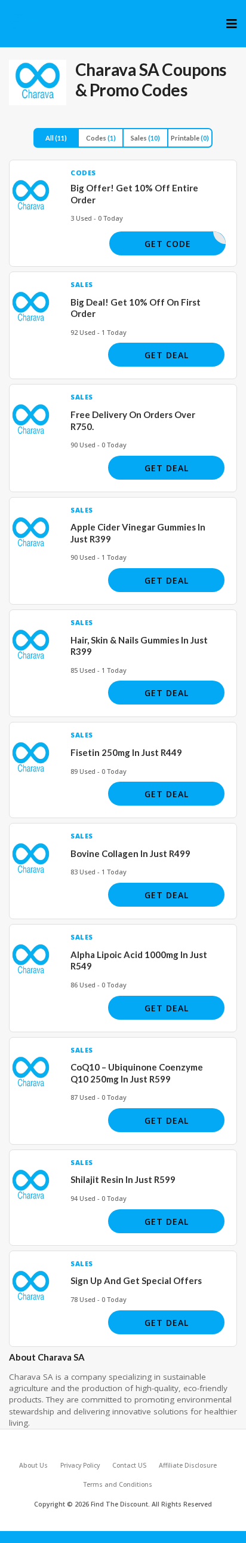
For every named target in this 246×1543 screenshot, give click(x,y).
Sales (145, 138)
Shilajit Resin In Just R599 (123, 1179)
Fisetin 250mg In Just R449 (126, 752)
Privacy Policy (80, 1465)
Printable (190, 138)
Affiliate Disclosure (188, 1465)
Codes (101, 138)
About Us (33, 1465)
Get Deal (166, 355)
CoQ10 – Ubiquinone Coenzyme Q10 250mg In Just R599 (136, 1073)
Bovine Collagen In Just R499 (130, 853)
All (56, 138)
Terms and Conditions (117, 1484)
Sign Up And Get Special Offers (136, 1280)
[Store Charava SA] (37, 82)
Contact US (129, 1465)
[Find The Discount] (24, 21)
